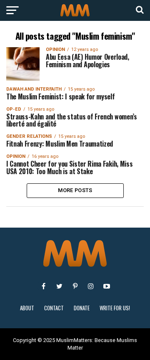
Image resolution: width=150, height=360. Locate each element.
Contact (54, 308)
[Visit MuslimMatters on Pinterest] (75, 286)
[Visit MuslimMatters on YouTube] (106, 286)
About (27, 308)
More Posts (75, 190)
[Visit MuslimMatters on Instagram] (91, 286)
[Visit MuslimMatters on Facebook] (43, 286)
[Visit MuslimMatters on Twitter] (59, 286)
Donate (82, 308)
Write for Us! (115, 308)
